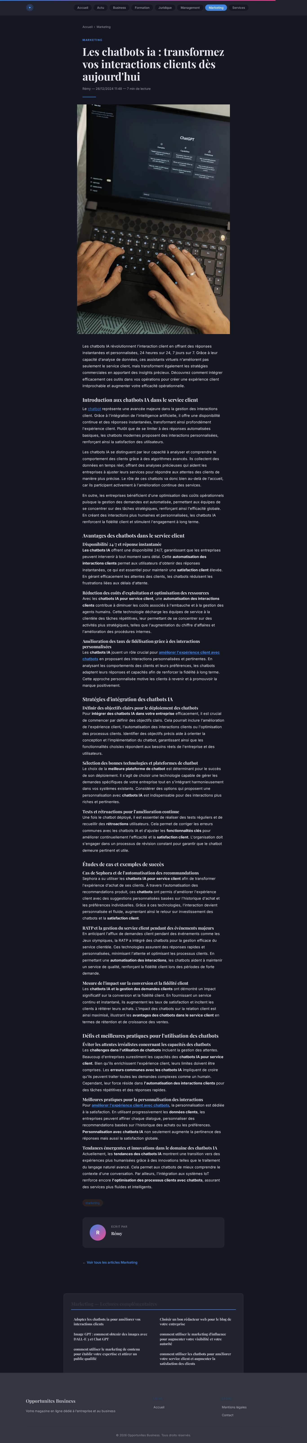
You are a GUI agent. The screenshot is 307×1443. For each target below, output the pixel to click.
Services (238, 7)
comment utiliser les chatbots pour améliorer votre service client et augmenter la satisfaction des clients (195, 1359)
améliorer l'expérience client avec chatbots (130, 1105)
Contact (228, 1415)
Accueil (82, 7)
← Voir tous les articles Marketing (110, 1262)
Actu (100, 7)
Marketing (216, 7)
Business (119, 7)
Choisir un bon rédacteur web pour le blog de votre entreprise (195, 1321)
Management (190, 7)
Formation (142, 7)
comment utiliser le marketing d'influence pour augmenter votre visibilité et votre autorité (193, 1339)
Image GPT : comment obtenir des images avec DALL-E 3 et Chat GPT (110, 1336)
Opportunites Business (51, 1401)
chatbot (94, 408)
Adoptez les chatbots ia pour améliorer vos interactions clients (107, 1321)
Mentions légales (234, 1407)
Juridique (165, 7)
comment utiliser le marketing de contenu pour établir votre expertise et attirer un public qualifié (107, 1354)
